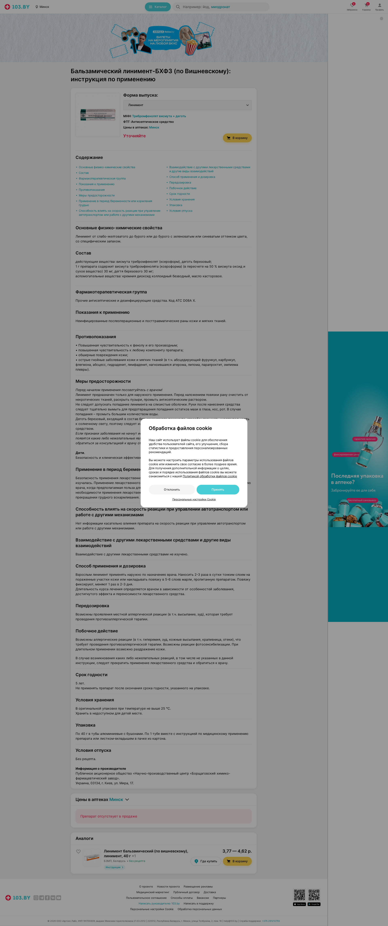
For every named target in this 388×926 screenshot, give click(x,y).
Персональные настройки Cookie (194, 499)
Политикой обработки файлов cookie (210, 476)
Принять (218, 489)
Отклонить (172, 489)
